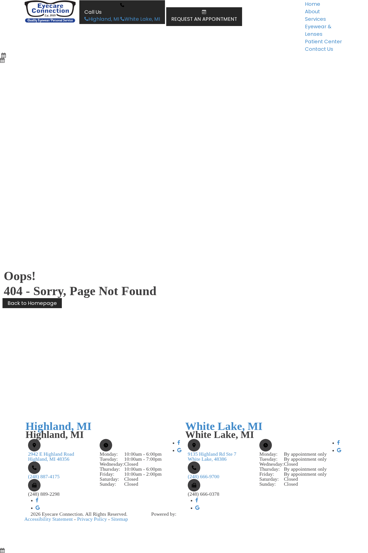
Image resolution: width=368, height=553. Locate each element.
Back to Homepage (32, 303)
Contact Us (319, 49)
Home (312, 4)
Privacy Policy (92, 518)
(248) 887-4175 (44, 476)
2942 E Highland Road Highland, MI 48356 (51, 456)
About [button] (312, 11)
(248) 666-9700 (203, 476)
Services (315, 19)
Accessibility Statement (48, 518)
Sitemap (119, 518)
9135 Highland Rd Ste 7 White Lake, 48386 (212, 456)
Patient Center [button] (323, 41)
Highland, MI (103, 19)
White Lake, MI (142, 19)
